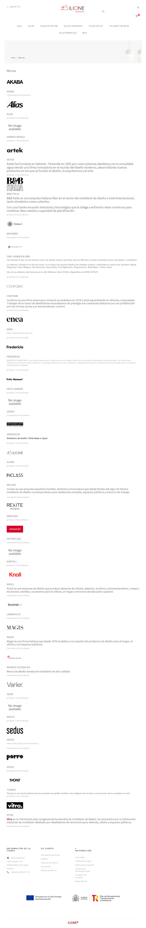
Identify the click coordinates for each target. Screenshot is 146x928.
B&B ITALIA (13, 193)
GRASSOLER (13, 434)
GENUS (10, 411)
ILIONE (10, 462)
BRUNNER (12, 233)
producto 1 (11, 118)
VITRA (10, 815)
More (84, 32)
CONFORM (12, 296)
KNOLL (10, 584)
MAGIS (10, 637)
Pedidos (44, 859)
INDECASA (12, 516)
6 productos (12, 826)
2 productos (12, 237)
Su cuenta (47, 848)
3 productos (12, 542)
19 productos (12, 95)
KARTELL (12, 561)
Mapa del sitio (81, 881)
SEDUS (10, 739)
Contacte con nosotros (80, 876)
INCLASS (11, 484)
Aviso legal (79, 857)
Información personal (50, 855)
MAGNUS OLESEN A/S (18, 667)
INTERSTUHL (14, 538)
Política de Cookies (83, 861)
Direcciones (46, 866)
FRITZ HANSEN (15, 388)
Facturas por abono (49, 862)
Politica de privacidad (84, 865)
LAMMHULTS (14, 614)
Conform (12, 300)
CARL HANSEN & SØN (18, 256)
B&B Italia (13, 198)
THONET (11, 789)
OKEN (10, 694)
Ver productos (24, 95)
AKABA (10, 91)
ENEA (10, 329)
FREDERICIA (13, 356)
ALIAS (10, 114)
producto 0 (11, 214)
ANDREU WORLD (16, 136)
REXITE (11, 717)
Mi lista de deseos (49, 870)
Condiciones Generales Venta (82, 870)
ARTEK (10, 159)
